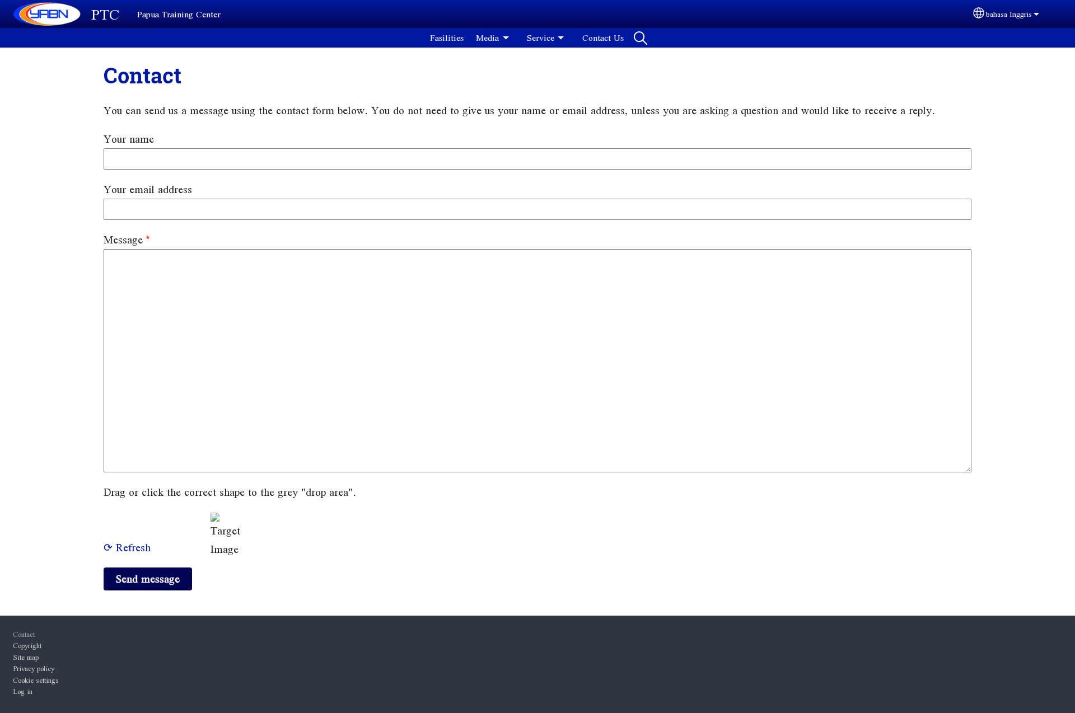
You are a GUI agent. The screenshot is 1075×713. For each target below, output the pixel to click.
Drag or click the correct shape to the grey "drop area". (230, 492)
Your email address (148, 189)
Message (123, 239)
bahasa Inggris (1009, 14)
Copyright (27, 645)
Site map (26, 657)
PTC (105, 14)
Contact (24, 634)
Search (640, 37)
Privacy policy (33, 668)
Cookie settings (36, 680)
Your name (129, 138)
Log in (22, 691)
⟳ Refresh (127, 547)
